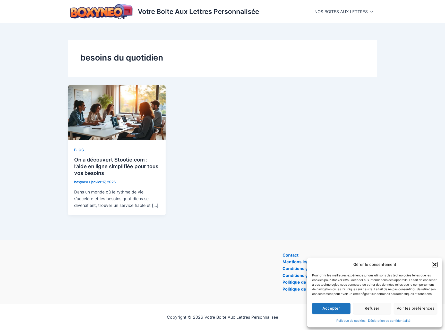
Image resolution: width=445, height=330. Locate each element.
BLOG (79, 150)
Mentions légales (300, 261)
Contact (290, 255)
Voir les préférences (415, 308)
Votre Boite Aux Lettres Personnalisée (198, 11)
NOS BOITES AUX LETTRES (341, 11)
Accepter (331, 308)
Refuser (372, 308)
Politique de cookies (350, 321)
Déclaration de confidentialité (389, 321)
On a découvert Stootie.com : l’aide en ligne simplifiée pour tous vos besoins (116, 166)
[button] (434, 264)
